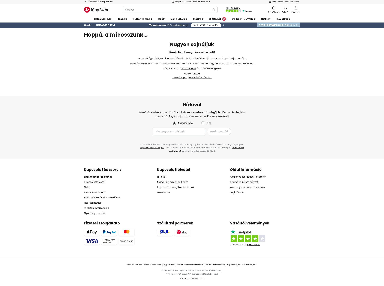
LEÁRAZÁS (215, 19)
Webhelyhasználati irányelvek (247, 187)
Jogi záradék (237, 192)
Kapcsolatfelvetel (94, 182)
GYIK (86, 187)
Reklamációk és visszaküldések (102, 197)
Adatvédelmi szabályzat (244, 182)
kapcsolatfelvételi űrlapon (152, 147)
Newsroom (163, 192)
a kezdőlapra (179, 77)
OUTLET (266, 19)
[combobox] (170, 9)
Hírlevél (161, 177)
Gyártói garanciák (94, 213)
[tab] (119, 191)
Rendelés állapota (94, 192)
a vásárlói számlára (200, 77)
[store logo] (96, 10)
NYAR (206, 25)
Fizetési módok (93, 202)
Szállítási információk (96, 208)
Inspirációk (163, 187)
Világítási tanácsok (183, 187)
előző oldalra (188, 68)
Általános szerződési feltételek (248, 177)
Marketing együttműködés (172, 182)
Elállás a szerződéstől (98, 177)
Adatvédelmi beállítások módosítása (144, 264)
